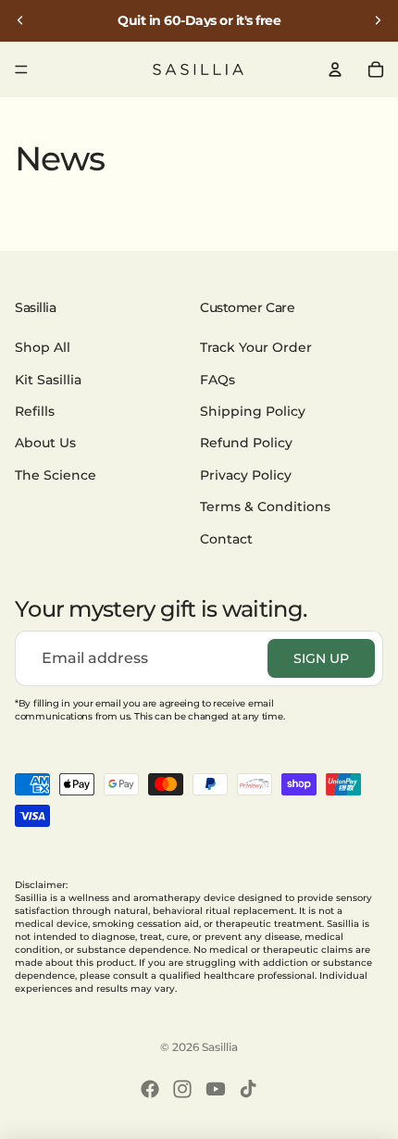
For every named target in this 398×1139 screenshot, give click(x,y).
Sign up (321, 657)
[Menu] (21, 69)
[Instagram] (182, 1089)
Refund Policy (246, 442)
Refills (35, 411)
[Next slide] (377, 20)
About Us (45, 442)
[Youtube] (216, 1089)
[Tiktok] (248, 1089)
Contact (226, 538)
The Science (55, 474)
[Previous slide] (20, 20)
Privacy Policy (246, 474)
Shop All (42, 347)
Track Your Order (256, 347)
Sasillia (220, 1047)
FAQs (217, 378)
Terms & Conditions (265, 506)
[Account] (335, 69)
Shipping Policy (252, 411)
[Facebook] (150, 1089)
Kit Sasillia (48, 378)
